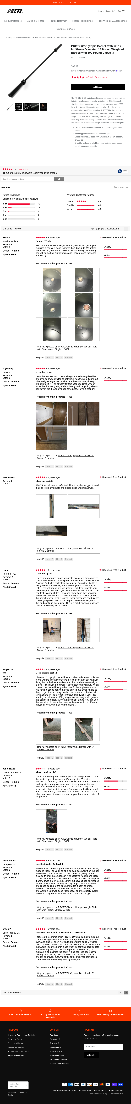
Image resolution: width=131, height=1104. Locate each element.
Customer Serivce (65, 29)
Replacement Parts (16, 1055)
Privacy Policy (56, 1051)
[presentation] (52, 280)
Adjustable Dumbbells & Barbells (21, 1035)
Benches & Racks (15, 1043)
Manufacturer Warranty (59, 1063)
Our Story (54, 1035)
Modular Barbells (13, 21)
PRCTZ (15, 1093)
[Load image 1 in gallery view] (36, 71)
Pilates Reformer (58, 21)
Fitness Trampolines (82, 21)
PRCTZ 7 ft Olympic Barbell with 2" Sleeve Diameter (65, 456)
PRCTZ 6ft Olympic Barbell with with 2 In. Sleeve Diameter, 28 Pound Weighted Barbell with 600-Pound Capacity (52, 38)
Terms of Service (57, 1043)
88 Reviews (24, 169)
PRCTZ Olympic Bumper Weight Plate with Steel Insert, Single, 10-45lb (67, 348)
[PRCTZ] (15, 11)
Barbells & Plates (35, 21)
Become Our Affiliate (58, 1059)
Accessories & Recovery (18, 1051)
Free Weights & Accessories (112, 21)
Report (68, 358)
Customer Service (57, 1039)
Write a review (101, 77)
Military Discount (57, 1055)
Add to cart (97, 87)
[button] (126, 992)
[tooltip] (123, 171)
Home (8, 38)
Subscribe (91, 1055)
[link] (83, 77)
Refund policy (55, 1047)
